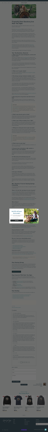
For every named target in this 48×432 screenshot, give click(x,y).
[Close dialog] (37, 209)
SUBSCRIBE (16, 220)
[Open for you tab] (45, 429)
